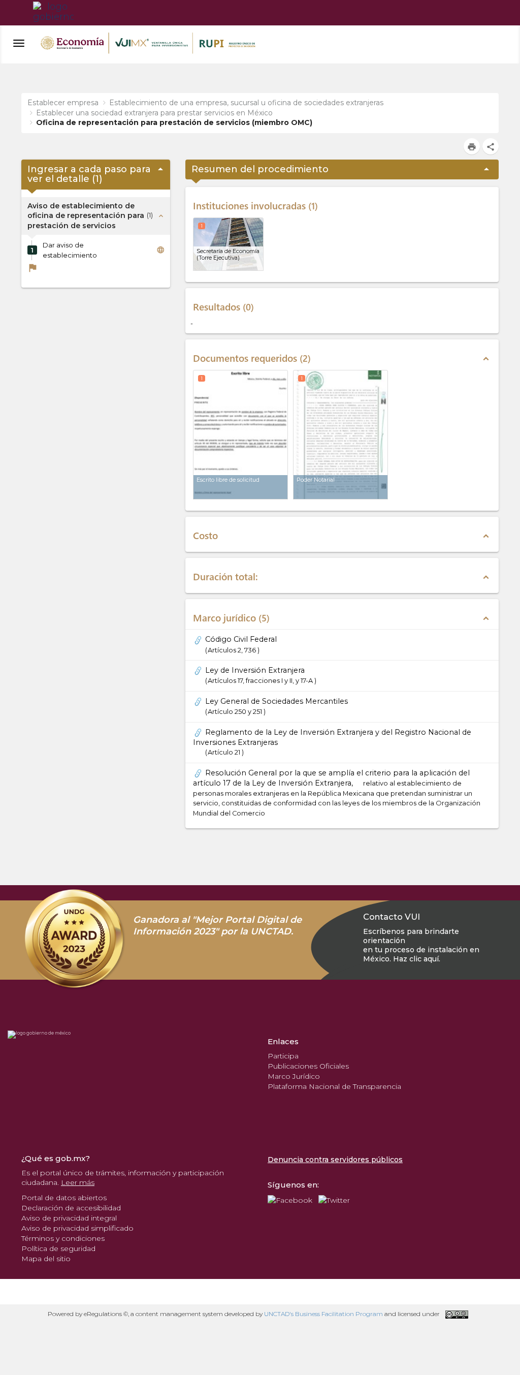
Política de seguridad (58, 1248)
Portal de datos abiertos (64, 1197)
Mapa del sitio (46, 1258)
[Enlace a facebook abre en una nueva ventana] (290, 1199)
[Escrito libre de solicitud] (240, 434)
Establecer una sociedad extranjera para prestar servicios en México (154, 112)
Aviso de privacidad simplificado (77, 1228)
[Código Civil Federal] (199, 639)
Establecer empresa (63, 102)
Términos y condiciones (63, 1238)
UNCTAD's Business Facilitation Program (323, 1314)
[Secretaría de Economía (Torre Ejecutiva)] (228, 244)
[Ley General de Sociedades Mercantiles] (199, 701)
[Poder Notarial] (340, 434)
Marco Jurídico (294, 1076)
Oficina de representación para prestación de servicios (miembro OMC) (174, 122)
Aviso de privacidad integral (69, 1218)
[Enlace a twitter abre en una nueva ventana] (334, 1199)
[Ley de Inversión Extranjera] (199, 670)
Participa (283, 1055)
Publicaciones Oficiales (308, 1066)
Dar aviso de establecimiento (70, 250)
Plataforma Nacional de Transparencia (334, 1086)
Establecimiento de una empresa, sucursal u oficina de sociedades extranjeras (246, 102)
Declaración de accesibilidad (71, 1207)
